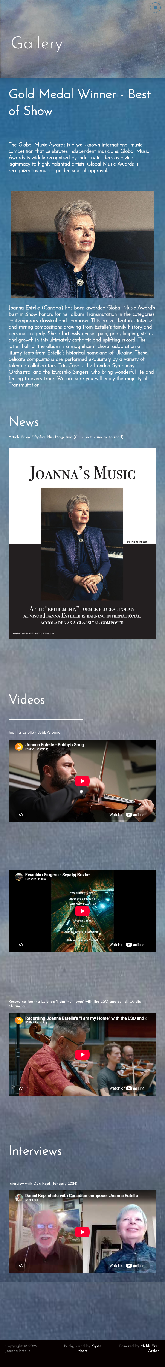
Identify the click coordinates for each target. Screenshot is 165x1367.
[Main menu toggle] (155, 7)
